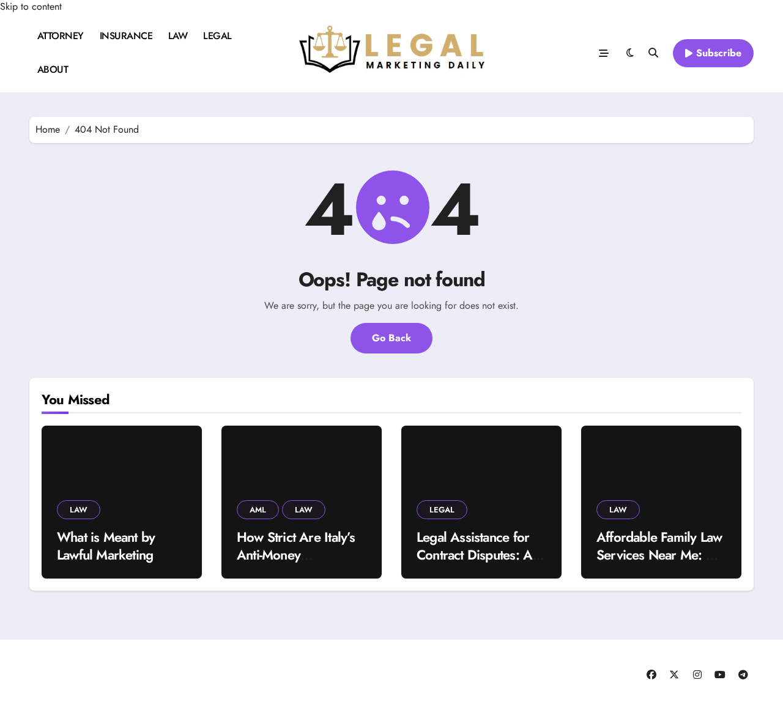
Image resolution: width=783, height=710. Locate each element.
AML (258, 510)
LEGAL (217, 36)
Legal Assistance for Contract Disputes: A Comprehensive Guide (480, 554)
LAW (178, 36)
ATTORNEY (60, 36)
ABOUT (53, 69)
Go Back (391, 338)
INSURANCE (126, 36)
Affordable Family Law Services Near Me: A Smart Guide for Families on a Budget (659, 563)
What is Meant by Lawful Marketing (106, 545)
